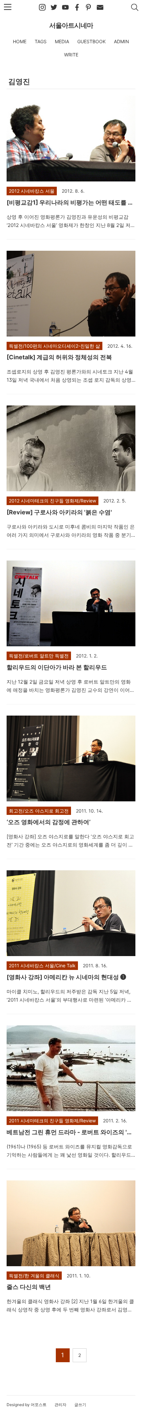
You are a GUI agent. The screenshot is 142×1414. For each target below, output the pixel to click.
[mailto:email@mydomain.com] (100, 7)
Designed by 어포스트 (27, 1404)
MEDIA (62, 41)
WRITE (71, 54)
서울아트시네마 (71, 25)
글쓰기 (80, 1404)
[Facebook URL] (77, 7)
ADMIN (121, 41)
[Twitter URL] (54, 7)
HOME (19, 41)
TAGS (41, 41)
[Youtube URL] (65, 7)
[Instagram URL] (42, 7)
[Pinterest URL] (88, 7)
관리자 (60, 1404)
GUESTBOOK (91, 41)
